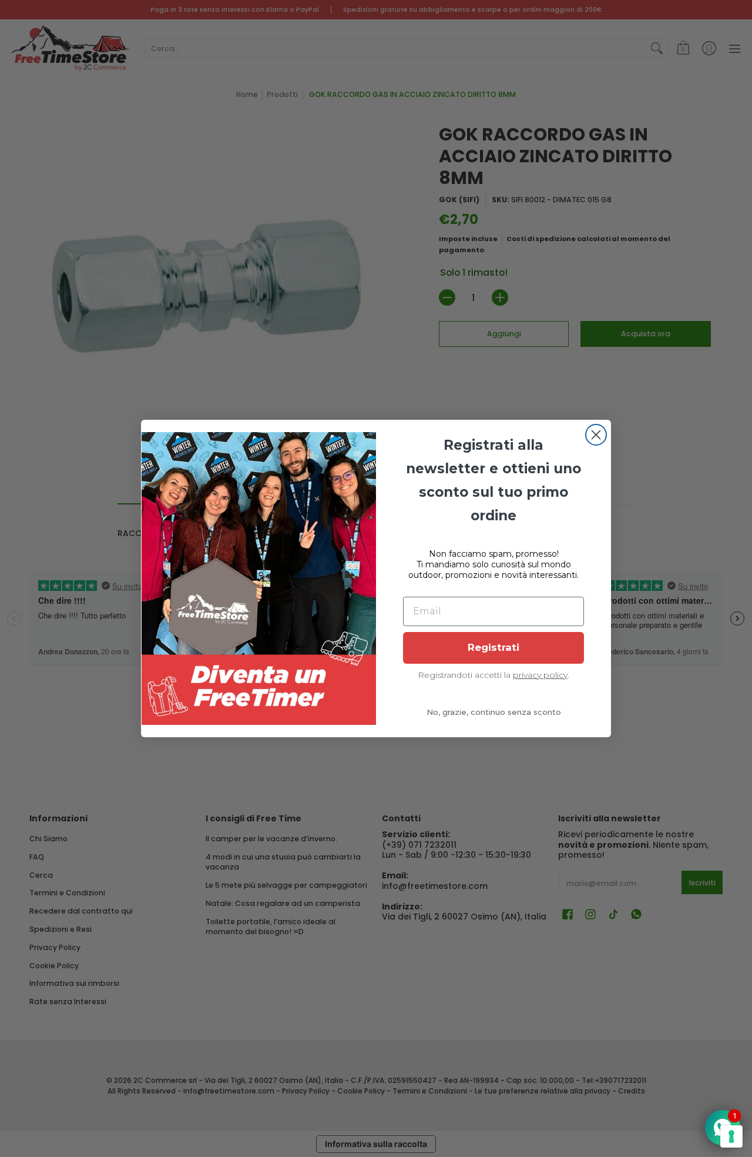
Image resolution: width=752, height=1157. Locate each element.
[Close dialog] (596, 434)
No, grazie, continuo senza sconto (494, 712)
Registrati (493, 647)
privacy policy (540, 675)
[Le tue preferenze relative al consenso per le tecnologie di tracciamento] (731, 1136)
